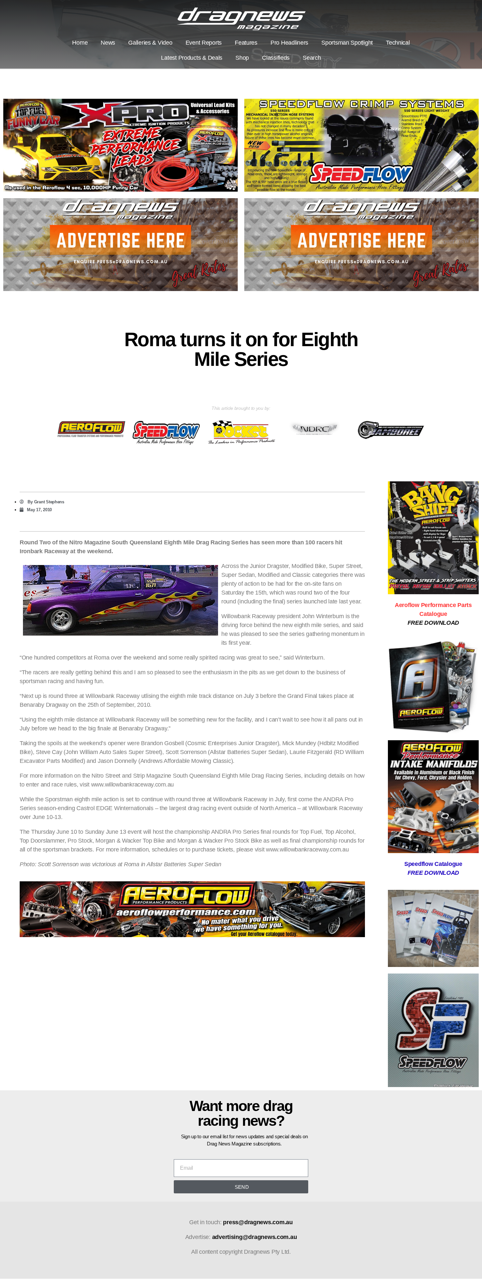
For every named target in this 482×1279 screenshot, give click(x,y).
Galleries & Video (150, 42)
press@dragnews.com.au (257, 1222)
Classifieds (276, 57)
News (108, 42)
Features (246, 42)
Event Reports (204, 42)
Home (80, 42)
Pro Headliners (289, 42)
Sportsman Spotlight (347, 42)
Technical (398, 42)
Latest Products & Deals (191, 57)
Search (312, 57)
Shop (242, 57)
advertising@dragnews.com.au (254, 1237)
